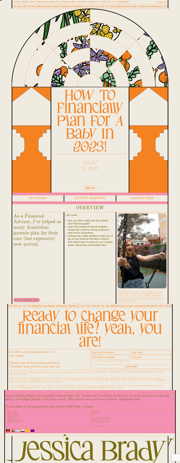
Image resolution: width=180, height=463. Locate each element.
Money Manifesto (49, 2)
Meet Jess (29, 2)
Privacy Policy (14, 422)
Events (82, 2)
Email (93, 414)
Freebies (122, 2)
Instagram (95, 412)
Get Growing (13, 414)
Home (16, 2)
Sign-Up (162, 2)
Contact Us (107, 2)
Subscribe (131, 366)
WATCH (90, 188)
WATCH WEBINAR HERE (26, 300)
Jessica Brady (14, 416)
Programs (69, 2)
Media (93, 2)
